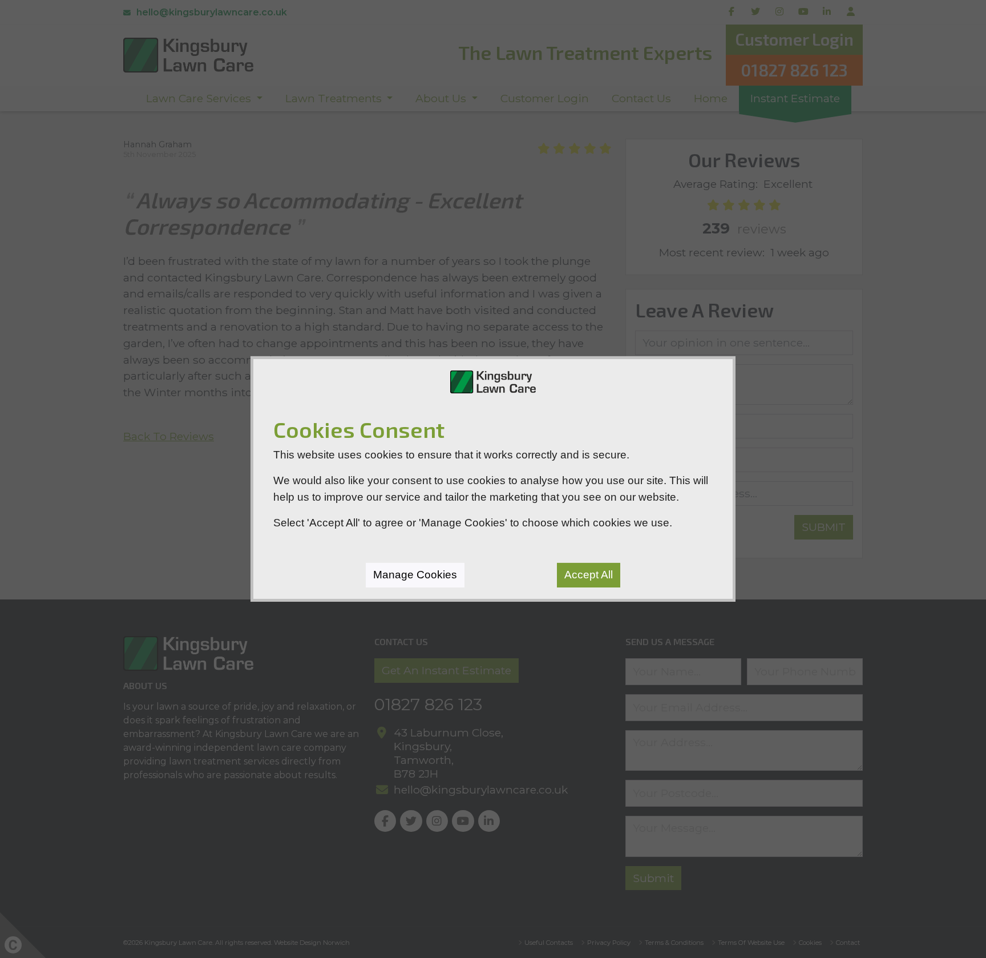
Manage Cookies (415, 575)
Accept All (588, 575)
